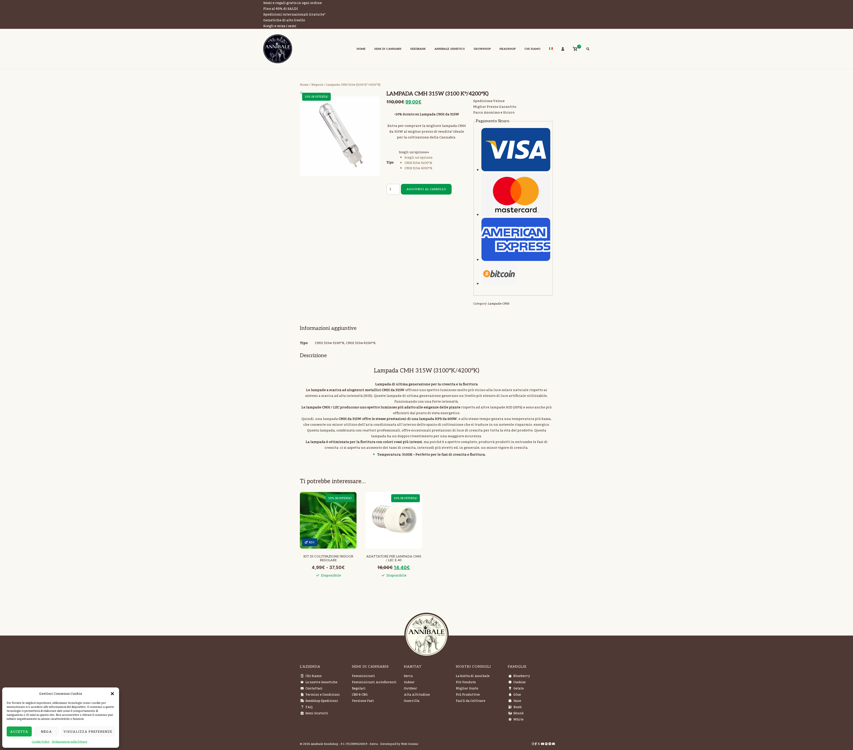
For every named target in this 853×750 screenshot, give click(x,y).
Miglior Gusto (467, 688)
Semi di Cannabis (388, 49)
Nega (46, 731)
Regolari (359, 688)
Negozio (317, 85)
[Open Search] (588, 49)
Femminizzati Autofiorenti (374, 682)
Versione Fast (363, 701)
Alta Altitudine (417, 695)
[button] (112, 693)
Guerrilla (411, 701)
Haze (517, 701)
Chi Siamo (532, 49)
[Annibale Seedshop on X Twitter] (539, 744)
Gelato (518, 688)
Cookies (519, 682)
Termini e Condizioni (322, 695)
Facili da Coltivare (470, 701)
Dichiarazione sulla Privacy (69, 741)
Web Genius (409, 744)
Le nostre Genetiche (321, 682)
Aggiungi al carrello (426, 189)
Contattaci (314, 688)
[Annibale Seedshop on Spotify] (546, 744)
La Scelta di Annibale (473, 676)
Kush (517, 707)
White (518, 720)
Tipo (390, 162)
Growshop (482, 49)
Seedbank (418, 49)
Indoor (409, 682)
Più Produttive (468, 695)
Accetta (19, 731)
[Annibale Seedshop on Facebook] (536, 744)
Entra (374, 744)
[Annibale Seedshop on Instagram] (533, 744)
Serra (408, 676)
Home (361, 49)
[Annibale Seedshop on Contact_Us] (553, 744)
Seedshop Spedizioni (321, 701)
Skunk (518, 713)
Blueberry (521, 676)
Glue (517, 695)
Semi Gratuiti (316, 713)
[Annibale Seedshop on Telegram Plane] (550, 744)
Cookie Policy (41, 741)
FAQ (309, 707)
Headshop (508, 49)
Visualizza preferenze (88, 731)
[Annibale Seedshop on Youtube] (543, 744)
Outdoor (410, 688)
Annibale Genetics (449, 49)
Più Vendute (466, 682)
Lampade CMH (498, 304)
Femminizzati (363, 676)
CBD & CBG (360, 695)
